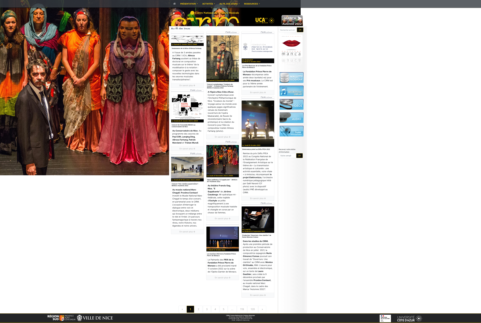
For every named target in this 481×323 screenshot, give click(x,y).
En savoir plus (186, 85)
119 (242, 309)
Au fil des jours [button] (228, 4)
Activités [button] (207, 4)
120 (253, 309)
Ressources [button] (251, 4)
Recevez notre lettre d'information (287, 150)
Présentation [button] (188, 4)
